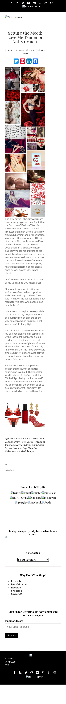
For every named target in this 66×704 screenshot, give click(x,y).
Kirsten (11, 50)
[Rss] (17, 3)
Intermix (16, 581)
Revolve (16, 587)
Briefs (16, 441)
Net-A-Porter (19, 584)
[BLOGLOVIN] (31, 6)
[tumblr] (36, 492)
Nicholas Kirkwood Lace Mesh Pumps (21, 449)
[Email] (51, 3)
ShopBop (16, 590)
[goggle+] (21, 501)
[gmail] (26, 492)
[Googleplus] (46, 3)
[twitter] (15, 492)
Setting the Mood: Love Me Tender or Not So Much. (25, 37)
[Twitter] (22, 3)
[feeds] (46, 501)
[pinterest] (49, 492)
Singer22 (16, 593)
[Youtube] (28, 3)
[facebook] (35, 501)
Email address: (14, 621)
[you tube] (34, 497)
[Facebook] (11, 3)
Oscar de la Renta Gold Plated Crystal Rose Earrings (24, 446)
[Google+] (49, 672)
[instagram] (49, 497)
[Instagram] (34, 3)
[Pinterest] (40, 3)
